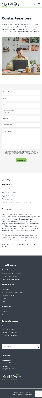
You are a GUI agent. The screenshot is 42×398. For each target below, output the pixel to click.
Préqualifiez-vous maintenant (12, 314)
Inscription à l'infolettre (9, 332)
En (34, 4)
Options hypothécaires (9, 276)
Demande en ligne (8, 270)
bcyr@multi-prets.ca (11, 192)
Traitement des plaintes (10, 335)
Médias (4, 302)
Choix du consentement (17, 394)
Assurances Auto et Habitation (12, 292)
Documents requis (8, 295)
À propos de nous (8, 329)
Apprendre (5, 289)
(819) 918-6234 (9, 196)
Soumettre (21, 160)
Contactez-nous (7, 326)
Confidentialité (28, 394)
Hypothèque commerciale (10, 279)
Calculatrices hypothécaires (11, 273)
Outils (4, 298)
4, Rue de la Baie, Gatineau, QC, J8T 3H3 (18, 202)
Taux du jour (6, 311)
